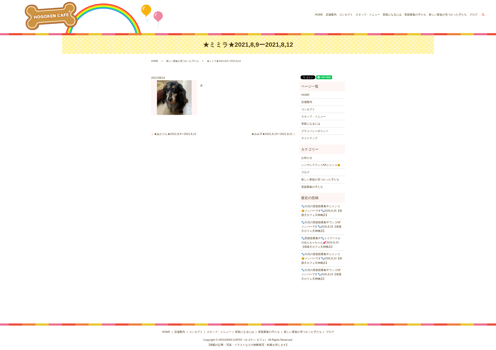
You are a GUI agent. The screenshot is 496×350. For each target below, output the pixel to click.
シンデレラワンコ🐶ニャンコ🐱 (320, 164)
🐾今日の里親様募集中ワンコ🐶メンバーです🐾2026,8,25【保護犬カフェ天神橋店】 (321, 227)
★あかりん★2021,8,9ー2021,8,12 (175, 133)
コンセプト (346, 14)
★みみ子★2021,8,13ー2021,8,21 (272, 133)
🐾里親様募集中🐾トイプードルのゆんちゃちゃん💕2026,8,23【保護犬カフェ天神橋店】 (320, 242)
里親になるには (392, 14)
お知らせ (306, 157)
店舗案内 (331, 14)
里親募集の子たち (415, 14)
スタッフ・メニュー (368, 14)
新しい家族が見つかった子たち (448, 14)
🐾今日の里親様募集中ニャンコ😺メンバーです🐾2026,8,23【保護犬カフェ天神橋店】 (321, 258)
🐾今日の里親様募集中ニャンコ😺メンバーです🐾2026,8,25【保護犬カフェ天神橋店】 (321, 210)
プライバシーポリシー (314, 131)
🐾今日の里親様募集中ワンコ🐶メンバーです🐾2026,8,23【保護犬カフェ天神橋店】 (321, 274)
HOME (319, 14)
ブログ (473, 14)
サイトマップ (309, 138)
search (483, 14)
